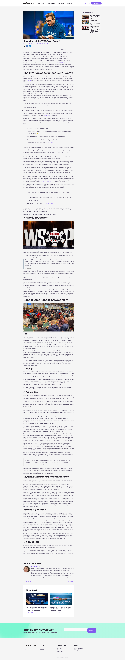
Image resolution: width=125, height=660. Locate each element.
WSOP (29, 80)
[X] (85, 3)
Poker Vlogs (60, 651)
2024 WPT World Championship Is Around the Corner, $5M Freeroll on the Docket (37, 609)
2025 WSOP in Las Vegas (63, 63)
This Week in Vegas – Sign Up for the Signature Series (95, 17)
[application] (45, 3)
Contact (42, 649)
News (56, 612)
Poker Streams (61, 650)
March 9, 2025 (50, 142)
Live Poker (61, 3)
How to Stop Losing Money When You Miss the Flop (95, 22)
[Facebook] (27, 46)
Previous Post (28, 581)
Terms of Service (78, 648)
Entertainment (51, 3)
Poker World (41, 3)
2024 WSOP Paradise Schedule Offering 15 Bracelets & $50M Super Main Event (60, 609)
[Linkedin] (30, 46)
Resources (69, 3)
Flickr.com (71, 49)
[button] (89, 3)
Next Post (71, 581)
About (41, 648)
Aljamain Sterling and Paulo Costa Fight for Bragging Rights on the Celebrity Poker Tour (95, 29)
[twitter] (25, 649)
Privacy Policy (77, 650)
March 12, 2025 (49, 203)
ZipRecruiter (47, 115)
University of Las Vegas (45, 181)
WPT (32, 612)
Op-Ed (30, 43)
